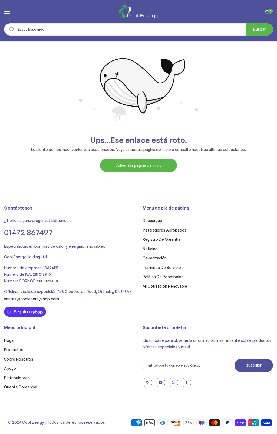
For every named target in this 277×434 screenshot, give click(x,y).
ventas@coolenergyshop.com (31, 299)
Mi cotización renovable (165, 286)
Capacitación (155, 258)
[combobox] (138, 29)
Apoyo (10, 368)
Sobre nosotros (18, 359)
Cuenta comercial (20, 387)
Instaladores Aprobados (165, 230)
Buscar (259, 29)
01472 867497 (28, 232)
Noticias (150, 248)
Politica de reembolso (163, 276)
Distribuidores (17, 377)
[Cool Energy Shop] (138, 11)
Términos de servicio (162, 267)
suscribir (254, 365)
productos (13, 349)
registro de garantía (161, 239)
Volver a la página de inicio (138, 165)
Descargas (152, 220)
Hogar (9, 340)
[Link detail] (147, 382)
